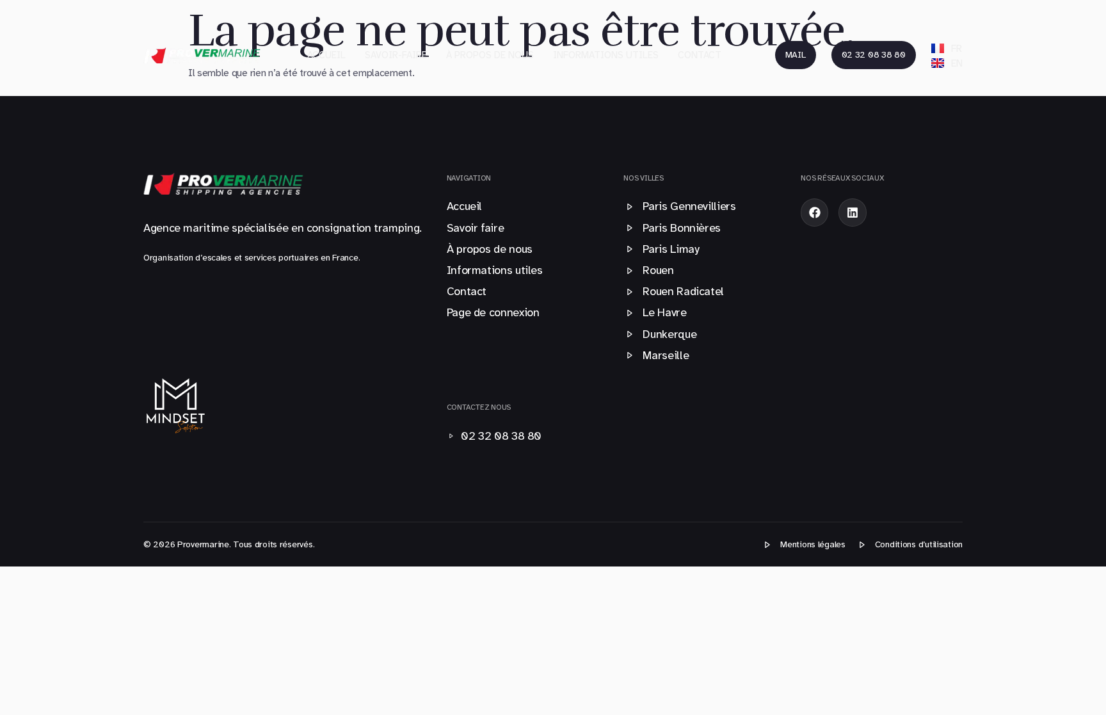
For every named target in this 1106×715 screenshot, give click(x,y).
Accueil (326, 55)
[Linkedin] (852, 212)
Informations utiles (606, 55)
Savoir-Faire (396, 55)
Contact (699, 55)
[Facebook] (814, 212)
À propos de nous (490, 55)
